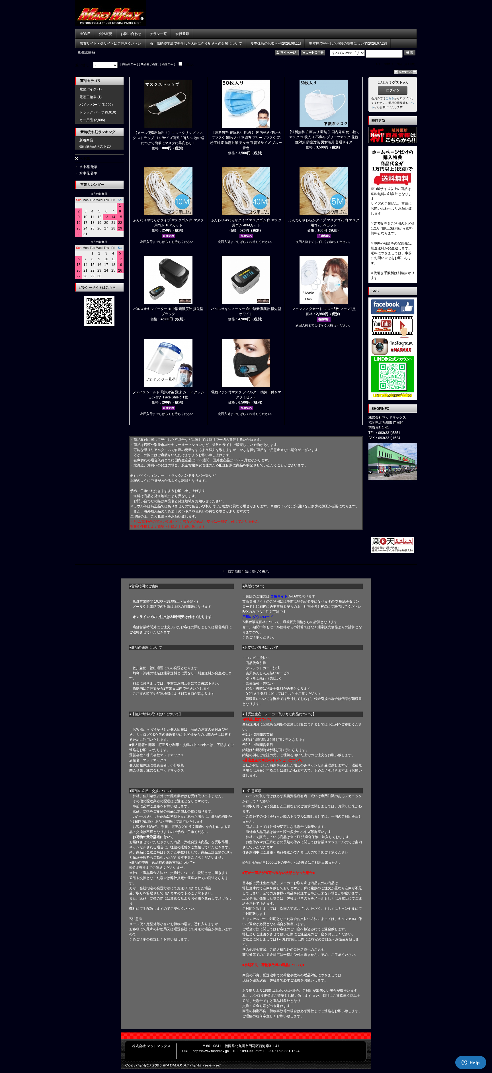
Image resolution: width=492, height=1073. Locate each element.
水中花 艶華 (88, 167)
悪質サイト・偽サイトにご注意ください (110, 44)
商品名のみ (129, 64)
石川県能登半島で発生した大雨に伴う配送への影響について (196, 44)
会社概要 (105, 34)
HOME (85, 34)
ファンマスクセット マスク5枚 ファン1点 (324, 309)
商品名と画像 (149, 64)
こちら (390, 98)
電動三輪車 (88, 97)
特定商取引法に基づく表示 (248, 572)
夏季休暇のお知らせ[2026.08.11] (276, 44)
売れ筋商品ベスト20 (95, 146)
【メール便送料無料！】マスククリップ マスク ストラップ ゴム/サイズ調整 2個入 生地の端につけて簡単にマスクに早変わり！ (168, 138)
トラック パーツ (91, 112)
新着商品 (86, 140)
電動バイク (88, 89)
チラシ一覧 (158, 34)
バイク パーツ (90, 105)
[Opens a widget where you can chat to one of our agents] (470, 1063)
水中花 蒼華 (88, 173)
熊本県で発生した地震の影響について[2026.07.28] (348, 44)
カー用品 (86, 120)
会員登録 (182, 34)
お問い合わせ (131, 34)
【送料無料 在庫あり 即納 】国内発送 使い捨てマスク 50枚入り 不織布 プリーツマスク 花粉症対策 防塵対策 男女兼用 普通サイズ (324, 137)
